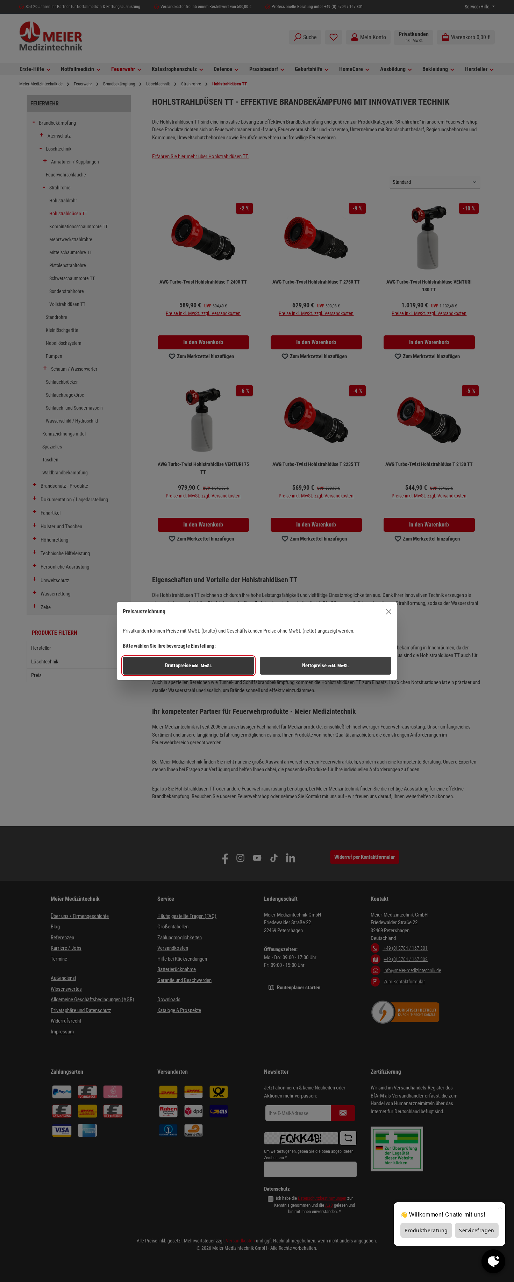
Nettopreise (325, 665)
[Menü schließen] (388, 611)
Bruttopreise (188, 665)
